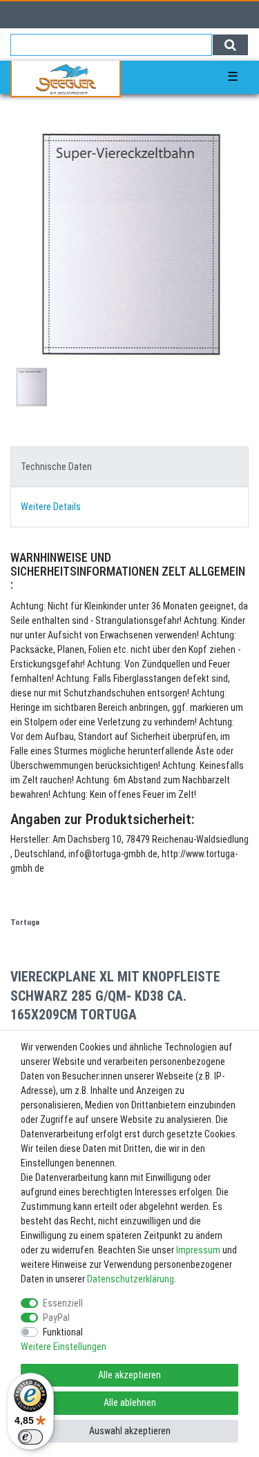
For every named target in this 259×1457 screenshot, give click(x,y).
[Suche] (230, 45)
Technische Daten (56, 466)
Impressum (198, 1249)
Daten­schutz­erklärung (130, 1278)
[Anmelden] (15, 14)
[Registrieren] (40, 14)
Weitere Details (51, 506)
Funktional (63, 1332)
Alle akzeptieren (129, 1374)
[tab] (129, 467)
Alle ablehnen (130, 1402)
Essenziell (63, 1303)
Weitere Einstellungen (63, 1346)
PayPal (56, 1317)
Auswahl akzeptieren (130, 1430)
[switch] (30, 1437)
